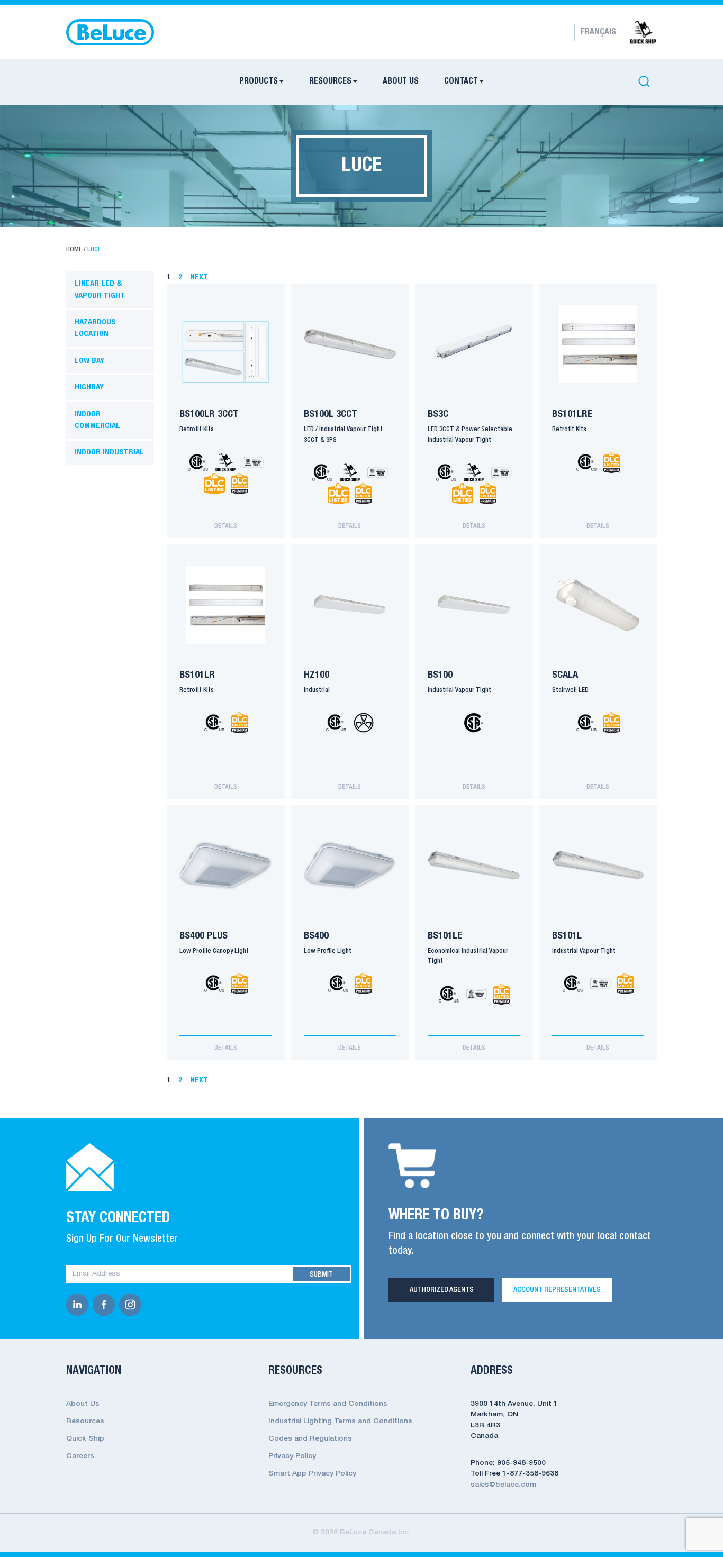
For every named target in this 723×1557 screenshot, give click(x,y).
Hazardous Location (95, 328)
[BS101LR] (225, 605)
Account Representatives (557, 1290)
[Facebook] (106, 1305)
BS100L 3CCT (330, 414)
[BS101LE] (474, 865)
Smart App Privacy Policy (312, 1473)
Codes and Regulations (310, 1438)
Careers (80, 1456)
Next (199, 277)
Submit (321, 1274)
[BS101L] (598, 865)
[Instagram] (132, 1305)
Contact (461, 81)
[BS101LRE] (598, 344)
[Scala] (598, 605)
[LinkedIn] (79, 1305)
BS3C (438, 414)
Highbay (89, 387)
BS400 (316, 936)
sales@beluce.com (503, 1484)
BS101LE (445, 936)
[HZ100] (350, 605)
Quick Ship (85, 1438)
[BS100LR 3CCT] (225, 344)
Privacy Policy (292, 1456)
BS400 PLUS (203, 936)
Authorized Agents (442, 1290)
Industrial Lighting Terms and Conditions (340, 1421)
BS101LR (197, 675)
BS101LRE (572, 414)
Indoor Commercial (97, 420)
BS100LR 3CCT (209, 414)
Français (598, 32)
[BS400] (350, 865)
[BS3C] (474, 344)
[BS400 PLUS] (225, 865)
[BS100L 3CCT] (350, 344)
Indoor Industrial (109, 452)
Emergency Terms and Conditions (327, 1403)
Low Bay (89, 361)
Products (258, 81)
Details (225, 526)
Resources (330, 81)
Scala (565, 675)
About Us (401, 81)
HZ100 (316, 675)
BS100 (440, 675)
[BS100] (474, 605)
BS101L (567, 936)
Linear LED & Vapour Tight (100, 289)
